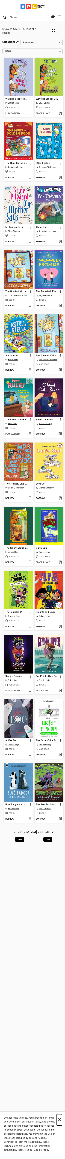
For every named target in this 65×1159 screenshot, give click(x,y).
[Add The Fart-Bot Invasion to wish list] (60, 819)
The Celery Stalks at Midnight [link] (17, 548)
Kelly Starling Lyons (47, 231)
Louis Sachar (13, 103)
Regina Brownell (46, 295)
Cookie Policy (41, 1149)
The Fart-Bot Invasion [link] (47, 804)
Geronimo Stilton (15, 167)
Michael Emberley (46, 488)
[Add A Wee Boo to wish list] (30, 755)
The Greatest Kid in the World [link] (17, 291)
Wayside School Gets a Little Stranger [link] (47, 99)
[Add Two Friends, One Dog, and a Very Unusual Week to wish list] (30, 498)
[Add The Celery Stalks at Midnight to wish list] (30, 562)
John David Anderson (17, 295)
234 (40, 832)
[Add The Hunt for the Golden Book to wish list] (30, 178)
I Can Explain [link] (43, 163)
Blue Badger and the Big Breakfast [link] (17, 804)
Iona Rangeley (45, 744)
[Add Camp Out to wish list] (60, 242)
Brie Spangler (44, 680)
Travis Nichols (14, 616)
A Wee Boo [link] (11, 740)
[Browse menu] (60, 17)
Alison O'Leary (45, 423)
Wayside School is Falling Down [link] (17, 99)
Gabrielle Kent (45, 616)
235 (47, 832)
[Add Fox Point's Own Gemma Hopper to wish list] (60, 691)
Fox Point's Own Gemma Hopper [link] (47, 676)
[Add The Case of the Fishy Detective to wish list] (60, 755)
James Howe (14, 552)
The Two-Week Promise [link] (47, 291)
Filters (8, 51)
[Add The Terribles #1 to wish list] (30, 627)
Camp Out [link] (41, 227)
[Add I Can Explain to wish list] (60, 178)
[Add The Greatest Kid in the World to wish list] (30, 306)
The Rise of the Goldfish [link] (17, 419)
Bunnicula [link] (41, 548)
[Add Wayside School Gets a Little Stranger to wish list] (60, 113)
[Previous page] (15, 832)
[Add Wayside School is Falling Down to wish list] (30, 113)
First (20, 839)
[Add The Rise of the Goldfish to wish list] (30, 434)
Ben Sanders (13, 808)
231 (20, 832)
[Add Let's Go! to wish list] (60, 498)
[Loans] (53, 17)
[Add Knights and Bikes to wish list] (60, 627)
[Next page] (53, 832)
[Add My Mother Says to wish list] (30, 242)
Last (48, 839)
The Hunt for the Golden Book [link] (17, 163)
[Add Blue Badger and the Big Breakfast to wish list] (30, 819)
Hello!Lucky (13, 359)
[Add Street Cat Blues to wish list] (60, 434)
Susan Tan (12, 423)
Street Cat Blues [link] (44, 419)
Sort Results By (10, 41)
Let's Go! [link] (40, 483)
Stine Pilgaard (14, 231)
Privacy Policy (33, 1121)
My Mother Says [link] (14, 227)
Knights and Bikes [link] (45, 612)
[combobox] (26, 17)
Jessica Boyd (13, 744)
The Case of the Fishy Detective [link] (47, 740)
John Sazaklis (45, 808)
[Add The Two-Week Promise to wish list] (60, 306)
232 (26, 832)
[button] (54, 31)
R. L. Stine (12, 680)
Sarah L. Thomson (16, 488)
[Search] (4, 17)
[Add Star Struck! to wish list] (30, 370)
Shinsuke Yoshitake (47, 167)
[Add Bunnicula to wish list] (60, 562)
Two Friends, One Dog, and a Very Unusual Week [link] (17, 483)
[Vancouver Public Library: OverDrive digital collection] (32, 7)
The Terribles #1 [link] (13, 612)
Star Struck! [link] (11, 355)
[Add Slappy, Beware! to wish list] (30, 691)
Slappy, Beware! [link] (13, 676)
